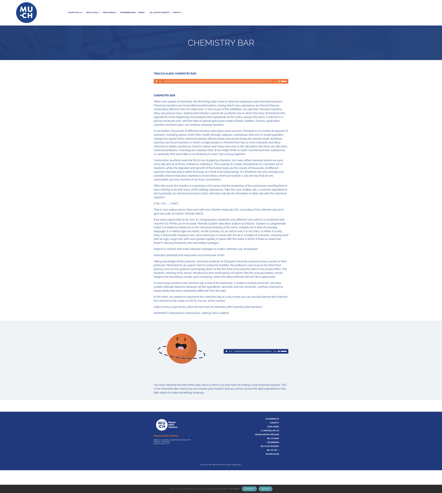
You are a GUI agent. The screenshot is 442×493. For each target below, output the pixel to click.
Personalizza (234, 489)
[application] (221, 81)
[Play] (157, 81)
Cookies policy (236, 465)
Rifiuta (265, 489)
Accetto (249, 489)
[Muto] (279, 81)
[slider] (284, 81)
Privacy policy (226, 465)
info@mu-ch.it (164, 443)
